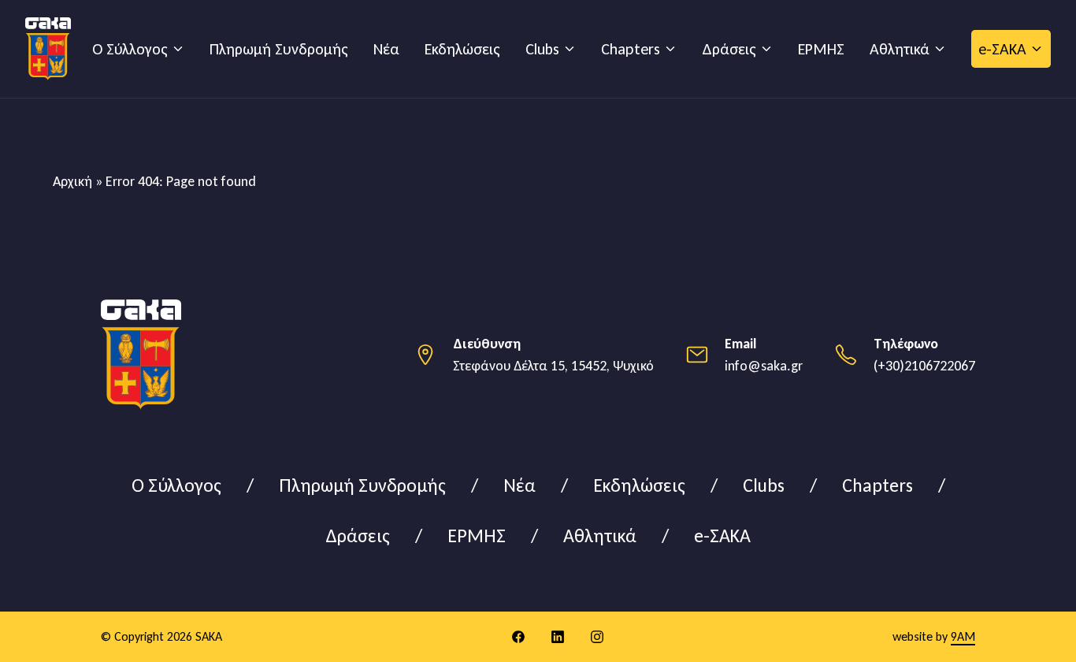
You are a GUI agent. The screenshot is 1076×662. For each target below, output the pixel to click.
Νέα (386, 48)
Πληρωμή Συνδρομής (279, 48)
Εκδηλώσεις (462, 48)
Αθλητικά (899, 48)
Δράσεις (729, 48)
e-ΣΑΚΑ (1002, 48)
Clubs (542, 48)
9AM (963, 636)
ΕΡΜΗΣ (821, 48)
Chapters (630, 48)
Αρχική (72, 181)
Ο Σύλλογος (130, 48)
